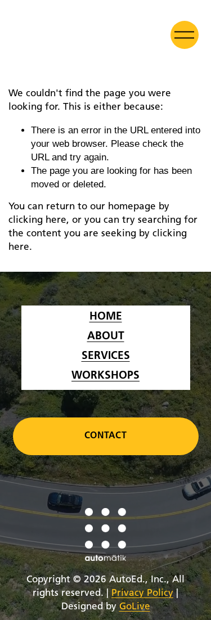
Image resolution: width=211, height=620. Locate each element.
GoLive (134, 607)
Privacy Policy (142, 593)
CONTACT (105, 436)
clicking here (37, 220)
